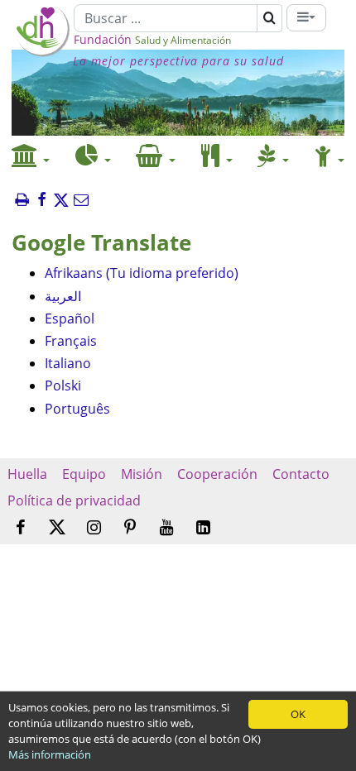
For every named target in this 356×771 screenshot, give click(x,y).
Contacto (301, 474)
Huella (27, 474)
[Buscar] (269, 18)
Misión (142, 474)
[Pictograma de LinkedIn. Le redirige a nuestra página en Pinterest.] (203, 528)
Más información (49, 754)
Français (71, 341)
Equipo (84, 474)
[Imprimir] (21, 201)
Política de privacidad (74, 500)
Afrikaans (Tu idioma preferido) (141, 273)
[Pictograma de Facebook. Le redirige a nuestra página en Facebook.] (21, 528)
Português (77, 409)
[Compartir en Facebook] (41, 201)
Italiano (68, 363)
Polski (63, 385)
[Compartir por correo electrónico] (81, 201)
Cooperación (217, 474)
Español (69, 318)
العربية (63, 296)
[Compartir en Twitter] (61, 201)
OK (298, 713)
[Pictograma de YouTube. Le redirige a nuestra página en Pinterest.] (167, 528)
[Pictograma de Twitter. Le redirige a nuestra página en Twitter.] (57, 528)
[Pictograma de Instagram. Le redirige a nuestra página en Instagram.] (94, 528)
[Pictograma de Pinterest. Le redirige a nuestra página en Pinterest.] (130, 528)
